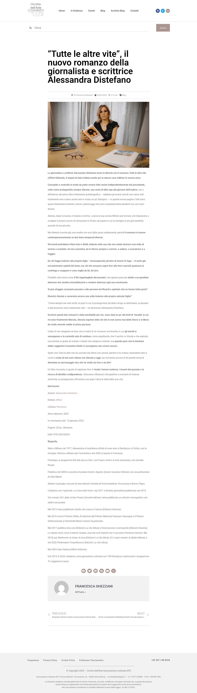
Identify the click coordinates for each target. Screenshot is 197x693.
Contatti (134, 10)
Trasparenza (33, 660)
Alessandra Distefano (66, 393)
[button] (83, 571)
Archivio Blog (118, 10)
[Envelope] (168, 11)
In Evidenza (77, 10)
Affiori (59, 400)
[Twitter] (163, 11)
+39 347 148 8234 (160, 660)
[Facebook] (158, 11)
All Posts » (80, 592)
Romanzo (61, 406)
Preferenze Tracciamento (91, 660)
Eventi (91, 10)
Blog (103, 10)
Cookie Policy (68, 660)
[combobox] (88, 28)
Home (62, 10)
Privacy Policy (50, 660)
